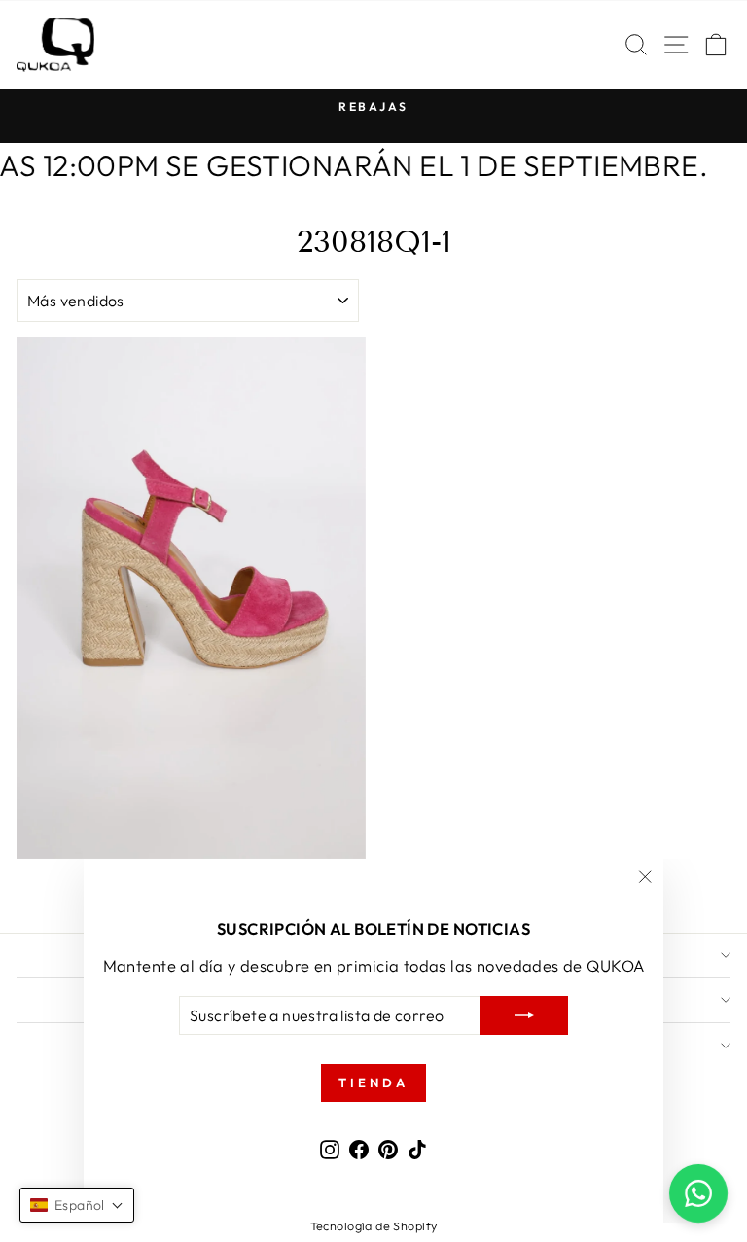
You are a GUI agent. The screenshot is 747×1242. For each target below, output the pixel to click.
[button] (76, 1205)
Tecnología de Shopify (374, 1225)
